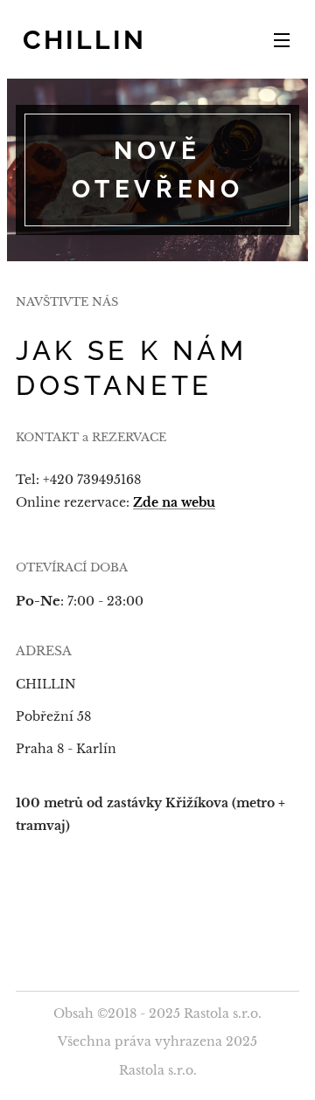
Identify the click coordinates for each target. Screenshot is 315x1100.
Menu (281, 39)
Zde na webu (174, 502)
